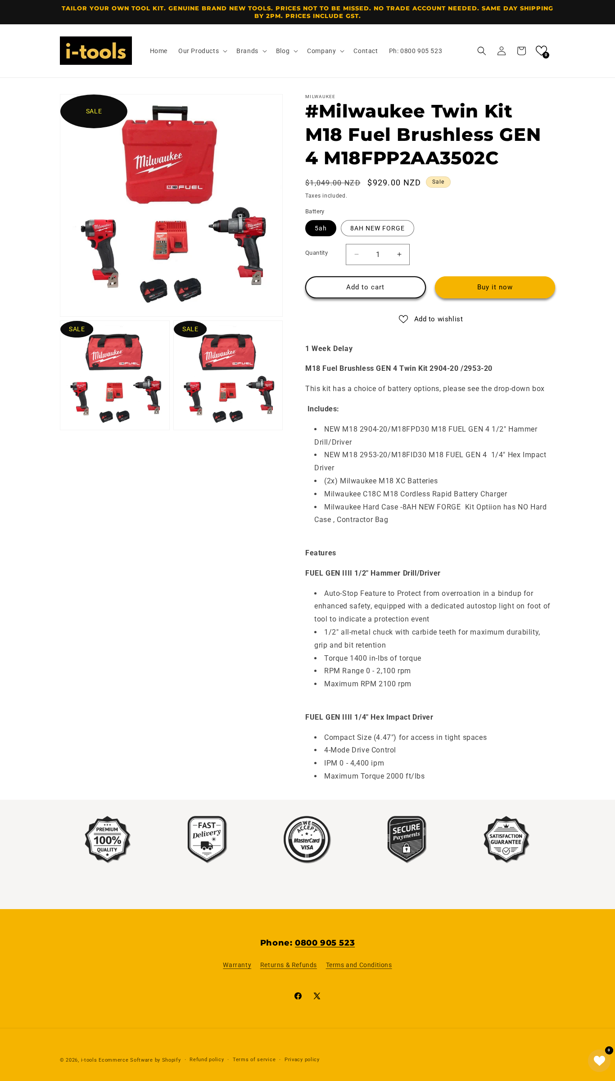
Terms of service (254, 1060)
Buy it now (495, 287)
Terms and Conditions (359, 964)
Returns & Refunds (288, 964)
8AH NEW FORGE (377, 228)
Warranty (237, 964)
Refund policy (207, 1060)
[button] (202, 50)
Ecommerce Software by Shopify (140, 1060)
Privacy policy (302, 1060)
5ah (321, 228)
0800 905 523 (325, 943)
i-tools (89, 1060)
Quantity (316, 252)
